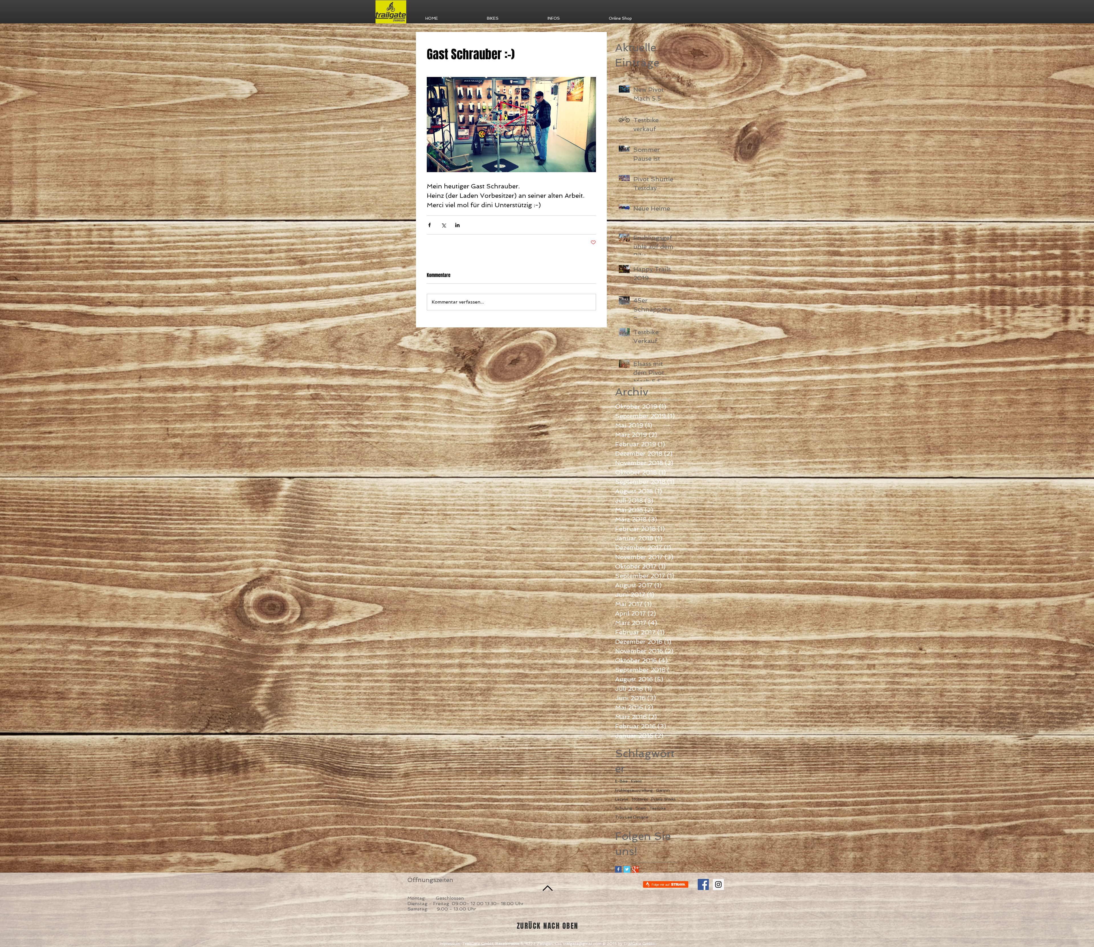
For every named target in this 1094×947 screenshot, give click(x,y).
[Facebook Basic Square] (618, 869)
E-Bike (621, 781)
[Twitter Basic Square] (627, 869)
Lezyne (621, 799)
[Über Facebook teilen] (429, 225)
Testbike (657, 808)
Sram (641, 808)
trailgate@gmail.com (582, 943)
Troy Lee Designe (631, 817)
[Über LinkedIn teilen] (457, 225)
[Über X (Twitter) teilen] (443, 225)
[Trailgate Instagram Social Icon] (718, 884)
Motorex (640, 799)
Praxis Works (663, 799)
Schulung (623, 808)
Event (636, 781)
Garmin (663, 790)
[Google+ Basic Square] (635, 869)
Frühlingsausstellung (634, 790)
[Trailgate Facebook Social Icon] (703, 884)
